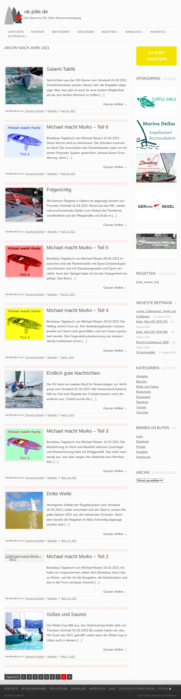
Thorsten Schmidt (34, 111)
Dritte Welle (59, 493)
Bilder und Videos (147, 386)
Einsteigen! (86, 31)
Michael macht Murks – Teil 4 (77, 310)
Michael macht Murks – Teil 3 (77, 431)
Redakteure (58, 688)
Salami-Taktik (61, 69)
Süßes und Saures (66, 614)
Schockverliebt (145, 352)
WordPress (170, 695)
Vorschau (142, 412)
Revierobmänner (34, 688)
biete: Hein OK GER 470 (152, 321)
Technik (141, 407)
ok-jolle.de (36, 12)
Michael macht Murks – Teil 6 (77, 127)
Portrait (37, 31)
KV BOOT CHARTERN (157, 56)
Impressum (143, 457)
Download (142, 441)
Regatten (109, 31)
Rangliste (133, 31)
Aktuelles (52, 111)
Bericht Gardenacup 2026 (152, 342)
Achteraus (16, 36)
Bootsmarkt (61, 31)
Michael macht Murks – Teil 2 (77, 556)
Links (139, 436)
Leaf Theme (144, 695)
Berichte (141, 381)
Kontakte (157, 31)
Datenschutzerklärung (137, 688)
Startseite (16, 31)
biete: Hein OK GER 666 (152, 332)
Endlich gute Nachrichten (73, 373)
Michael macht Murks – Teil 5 (77, 247)
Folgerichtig (59, 189)
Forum (163, 688)
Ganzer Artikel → (115, 104)
